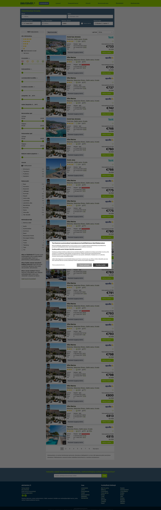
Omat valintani (84, 265)
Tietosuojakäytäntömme (58, 265)
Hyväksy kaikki (100, 265)
